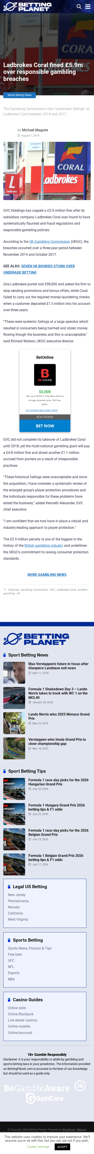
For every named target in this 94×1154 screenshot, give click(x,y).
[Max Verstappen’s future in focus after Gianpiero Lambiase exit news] (14, 682)
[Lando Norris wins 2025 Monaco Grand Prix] (14, 733)
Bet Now (45, 425)
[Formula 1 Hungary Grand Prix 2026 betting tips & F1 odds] (14, 824)
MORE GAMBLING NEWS (47, 575)
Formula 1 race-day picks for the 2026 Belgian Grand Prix (58, 832)
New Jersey (17, 895)
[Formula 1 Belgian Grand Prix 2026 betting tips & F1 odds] (14, 874)
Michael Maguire (35, 130)
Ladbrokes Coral (66, 589)
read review (45, 417)
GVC (52, 589)
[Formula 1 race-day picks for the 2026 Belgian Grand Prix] (14, 849)
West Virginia (18, 919)
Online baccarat (20, 1033)
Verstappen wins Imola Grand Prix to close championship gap (57, 741)
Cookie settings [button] (38, 1147)
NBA (11, 979)
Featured (13, 589)
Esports (13, 973)
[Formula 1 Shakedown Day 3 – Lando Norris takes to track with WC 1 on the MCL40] (14, 708)
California (15, 913)
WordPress (68, 1129)
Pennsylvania (18, 901)
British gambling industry (43, 545)
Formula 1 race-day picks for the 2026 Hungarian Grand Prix (58, 782)
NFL (11, 967)
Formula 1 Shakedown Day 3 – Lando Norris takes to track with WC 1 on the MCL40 (58, 693)
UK (18, 593)
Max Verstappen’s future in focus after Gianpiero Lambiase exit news (58, 666)
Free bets (15, 954)
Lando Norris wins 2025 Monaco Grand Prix (59, 716)
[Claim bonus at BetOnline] (45, 384)
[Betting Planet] (27, 6)
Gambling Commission (34, 589)
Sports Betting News (19, 95)
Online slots (17, 1008)
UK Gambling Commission (49, 242)
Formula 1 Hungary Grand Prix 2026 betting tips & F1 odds (56, 807)
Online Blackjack (20, 1014)
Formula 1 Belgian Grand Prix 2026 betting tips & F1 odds (55, 858)
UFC (11, 961)
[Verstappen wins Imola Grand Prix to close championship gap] (14, 758)
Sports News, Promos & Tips (30, 948)
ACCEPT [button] (62, 1147)
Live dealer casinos (22, 1020)
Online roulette (19, 1026)
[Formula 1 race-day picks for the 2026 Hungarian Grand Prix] (14, 799)
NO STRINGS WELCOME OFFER (41, 410)
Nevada (14, 907)
